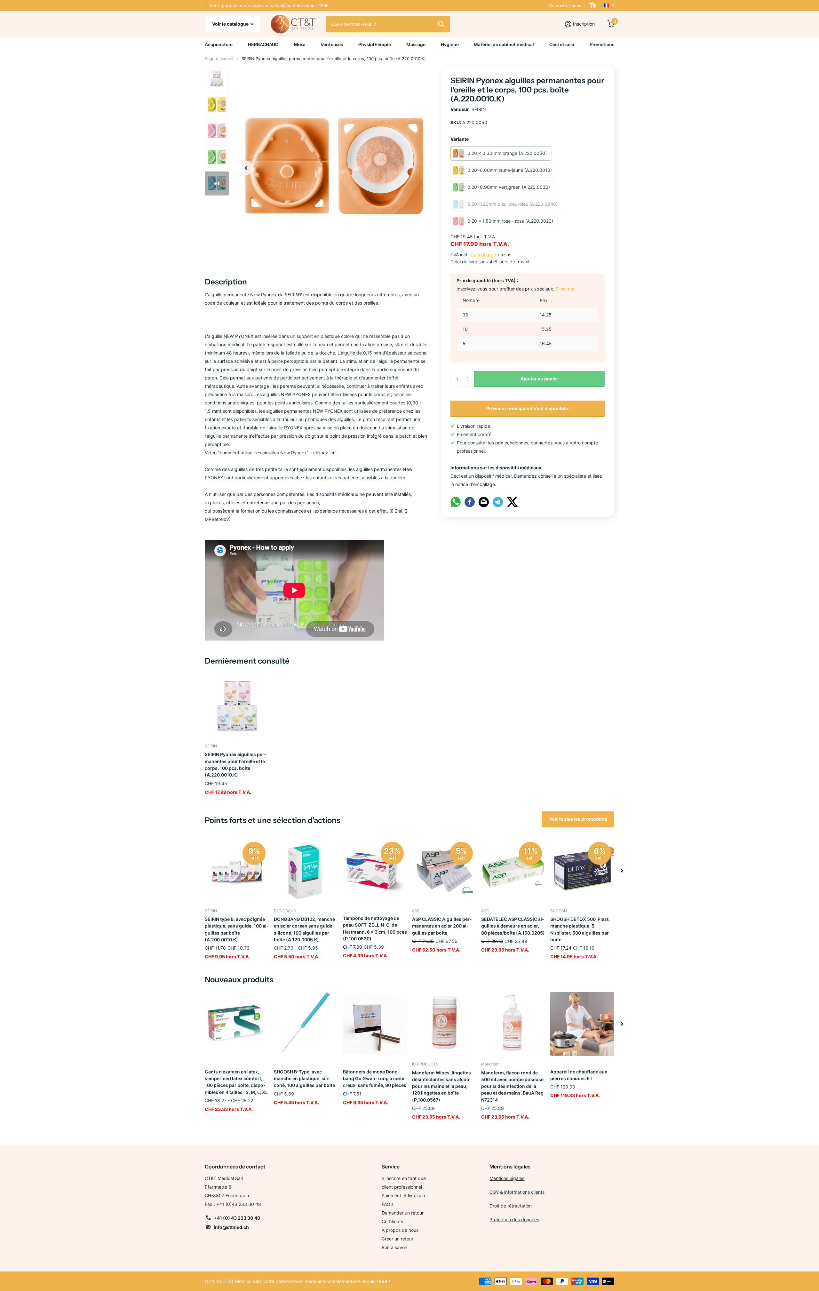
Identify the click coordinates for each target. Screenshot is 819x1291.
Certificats (392, 1221)
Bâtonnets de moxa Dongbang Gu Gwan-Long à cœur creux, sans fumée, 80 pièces (374, 1078)
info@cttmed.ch (231, 1227)
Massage (415, 44)
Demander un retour (403, 1212)
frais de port (484, 254)
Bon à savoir (394, 1247)
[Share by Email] (484, 501)
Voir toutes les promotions (578, 819)
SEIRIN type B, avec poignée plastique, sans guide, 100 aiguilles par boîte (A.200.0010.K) (236, 929)
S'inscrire (565, 288)
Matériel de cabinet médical (504, 44)
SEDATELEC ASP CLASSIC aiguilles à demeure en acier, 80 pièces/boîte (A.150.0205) (513, 926)
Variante (459, 139)
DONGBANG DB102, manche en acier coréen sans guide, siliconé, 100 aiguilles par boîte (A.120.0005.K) (304, 929)
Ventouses (332, 44)
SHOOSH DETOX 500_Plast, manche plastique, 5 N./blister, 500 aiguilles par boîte (580, 929)
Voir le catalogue (231, 24)
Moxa (300, 44)
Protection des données (514, 1219)
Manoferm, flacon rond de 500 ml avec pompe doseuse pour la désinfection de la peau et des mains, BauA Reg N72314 (512, 1086)
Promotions (602, 44)
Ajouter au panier (539, 378)
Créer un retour (397, 1238)
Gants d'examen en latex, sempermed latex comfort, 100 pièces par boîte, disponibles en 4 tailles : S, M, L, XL (236, 1082)
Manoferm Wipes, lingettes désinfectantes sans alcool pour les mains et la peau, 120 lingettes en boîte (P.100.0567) (441, 1086)
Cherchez (441, 24)
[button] (246, 168)
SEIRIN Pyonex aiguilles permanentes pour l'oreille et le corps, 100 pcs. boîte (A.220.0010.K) (235, 764)
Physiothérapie (374, 44)
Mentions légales (506, 1178)
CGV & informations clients (517, 1192)
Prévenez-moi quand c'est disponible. (527, 408)
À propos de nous (400, 1230)
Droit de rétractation (510, 1205)
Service (391, 1166)
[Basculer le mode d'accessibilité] (592, 5)
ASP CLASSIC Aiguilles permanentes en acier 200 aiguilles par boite (442, 926)
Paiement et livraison (403, 1195)
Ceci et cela (561, 44)
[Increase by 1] (468, 373)
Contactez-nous (565, 5)
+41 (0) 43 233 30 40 (237, 1218)
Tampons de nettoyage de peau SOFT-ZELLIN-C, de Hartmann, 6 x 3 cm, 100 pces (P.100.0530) (375, 928)
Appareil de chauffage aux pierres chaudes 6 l (578, 1075)
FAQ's (388, 1204)
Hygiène (450, 44)
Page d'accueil (219, 58)
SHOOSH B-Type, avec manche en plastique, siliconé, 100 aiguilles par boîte (304, 1078)
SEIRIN (479, 109)
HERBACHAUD (263, 44)
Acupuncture (219, 44)
